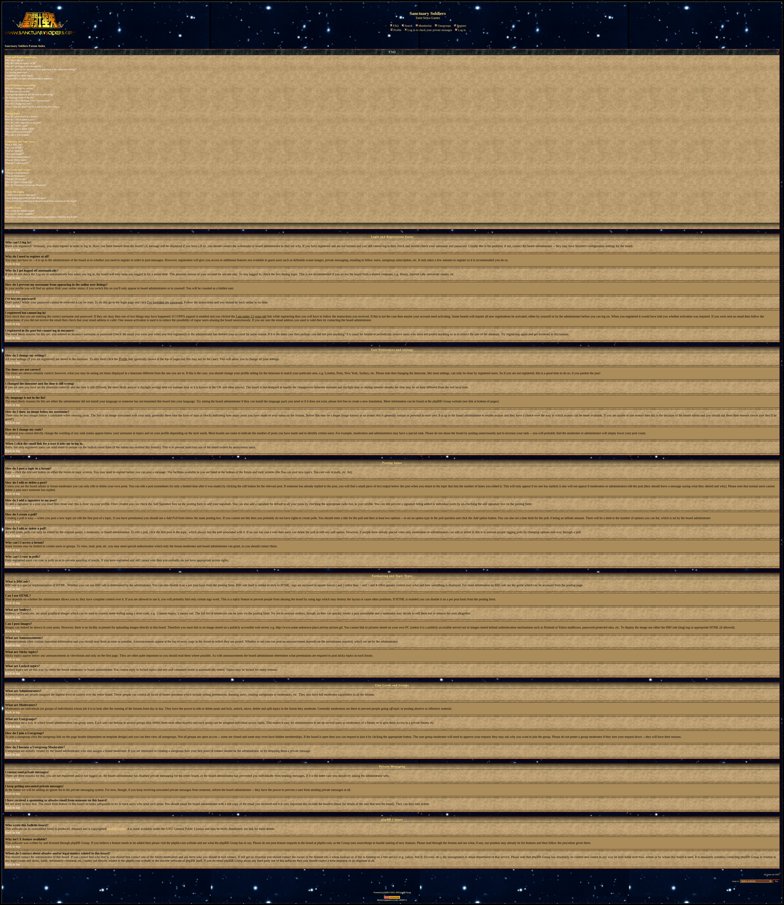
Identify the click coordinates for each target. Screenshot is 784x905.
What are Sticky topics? (16, 160)
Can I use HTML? (14, 147)
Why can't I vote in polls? (17, 134)
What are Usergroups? (16, 179)
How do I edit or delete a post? (20, 119)
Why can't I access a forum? (18, 131)
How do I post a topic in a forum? (21, 116)
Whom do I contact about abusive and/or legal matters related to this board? (41, 216)
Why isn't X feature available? (19, 213)
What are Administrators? (17, 172)
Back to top (12, 249)
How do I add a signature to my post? (23, 122)
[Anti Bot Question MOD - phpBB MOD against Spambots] (392, 898)
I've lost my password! (16, 72)
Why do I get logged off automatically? (24, 66)
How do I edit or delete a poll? (19, 128)
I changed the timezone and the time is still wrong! (29, 94)
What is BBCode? (13, 144)
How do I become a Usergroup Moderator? (26, 185)
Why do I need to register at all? (20, 63)
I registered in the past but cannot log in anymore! (29, 78)
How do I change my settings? (20, 88)
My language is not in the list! (19, 97)
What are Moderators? (16, 175)
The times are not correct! (17, 91)
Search (408, 25)
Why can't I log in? (14, 60)
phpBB (386, 892)
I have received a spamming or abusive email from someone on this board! (41, 201)
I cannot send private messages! (20, 194)
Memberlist (425, 25)
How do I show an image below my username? (28, 100)
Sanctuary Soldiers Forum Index (25, 46)
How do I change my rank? (18, 103)
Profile (397, 30)
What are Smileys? (14, 150)
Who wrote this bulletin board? (20, 210)
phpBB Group (116, 829)
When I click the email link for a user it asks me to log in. (32, 106)
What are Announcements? (18, 156)
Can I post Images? (14, 153)
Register (461, 25)
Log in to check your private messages (430, 30)
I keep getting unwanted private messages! (25, 198)
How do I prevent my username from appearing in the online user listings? (41, 69)
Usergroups (444, 25)
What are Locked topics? (17, 163)
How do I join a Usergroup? (18, 182)
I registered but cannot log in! (19, 75)
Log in (462, 30)
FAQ (396, 25)
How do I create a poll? (16, 125)
